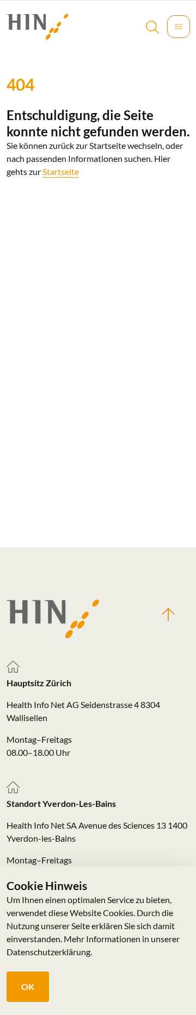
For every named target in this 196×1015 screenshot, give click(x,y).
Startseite (60, 171)
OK (27, 986)
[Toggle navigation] (178, 26)
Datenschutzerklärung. (49, 952)
